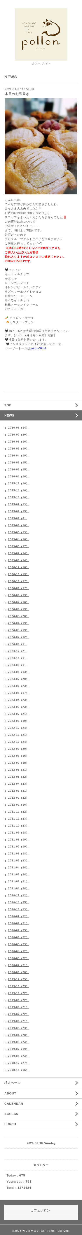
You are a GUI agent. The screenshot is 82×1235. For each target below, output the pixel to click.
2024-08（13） (18, 595)
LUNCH (10, 1124)
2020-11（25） (18, 902)
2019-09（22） (18, 1000)
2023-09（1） (17, 665)
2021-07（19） (18, 846)
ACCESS (11, 1114)
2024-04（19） (18, 623)
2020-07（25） (18, 930)
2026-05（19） (18, 448)
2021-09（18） (18, 832)
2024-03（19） (18, 630)
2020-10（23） (18, 909)
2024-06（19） (18, 609)
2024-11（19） (18, 574)
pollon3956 (38, 348)
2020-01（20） (18, 972)
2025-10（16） (18, 497)
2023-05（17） (18, 693)
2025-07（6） (17, 518)
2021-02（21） (18, 881)
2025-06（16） (18, 525)
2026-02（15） (18, 469)
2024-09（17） (18, 588)
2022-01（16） (18, 804)
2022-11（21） (18, 734)
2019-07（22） (18, 1014)
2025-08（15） (18, 511)
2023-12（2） (17, 651)
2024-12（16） (18, 567)
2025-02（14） (18, 553)
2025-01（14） (18, 560)
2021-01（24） (18, 888)
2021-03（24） (18, 874)
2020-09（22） (18, 916)
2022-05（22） (18, 776)
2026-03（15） (18, 462)
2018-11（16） (18, 1070)
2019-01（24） (18, 1056)
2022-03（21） (18, 790)
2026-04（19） (18, 455)
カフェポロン (30, 1230)
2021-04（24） (18, 867)
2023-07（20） (18, 679)
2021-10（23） (18, 825)
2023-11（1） (17, 658)
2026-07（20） (18, 434)
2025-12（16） (18, 483)
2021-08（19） (18, 839)
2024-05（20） (18, 616)
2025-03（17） (18, 546)
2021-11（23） (18, 818)
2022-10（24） (18, 741)
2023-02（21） (18, 713)
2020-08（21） (18, 923)
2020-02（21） (18, 965)
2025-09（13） (18, 504)
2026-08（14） (18, 427)
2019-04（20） (18, 1035)
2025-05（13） (18, 532)
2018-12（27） (18, 1063)
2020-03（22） (18, 958)
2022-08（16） (18, 755)
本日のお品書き (17, 94)
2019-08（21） (18, 1007)
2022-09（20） (18, 748)
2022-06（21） (18, 769)
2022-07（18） (18, 762)
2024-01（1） (17, 644)
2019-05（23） (18, 1028)
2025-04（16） (18, 539)
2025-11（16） (18, 490)
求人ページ (12, 1082)
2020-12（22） (18, 895)
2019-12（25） (18, 979)
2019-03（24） (18, 1042)
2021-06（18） (18, 853)
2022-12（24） (18, 727)
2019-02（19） (18, 1049)
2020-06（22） (18, 937)
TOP (7, 405)
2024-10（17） (18, 581)
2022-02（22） (18, 797)
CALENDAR (13, 1103)
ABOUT (10, 1093)
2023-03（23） (18, 706)
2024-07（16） (18, 602)
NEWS (9, 415)
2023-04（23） (18, 700)
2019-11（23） (18, 986)
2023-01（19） (18, 720)
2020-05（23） (18, 944)
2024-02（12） (18, 637)
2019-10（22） (18, 993)
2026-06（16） (18, 441)
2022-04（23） (18, 783)
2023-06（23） (18, 686)
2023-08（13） (18, 672)
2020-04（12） (18, 951)
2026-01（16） (18, 476)
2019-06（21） (18, 1021)
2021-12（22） (18, 811)
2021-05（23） (18, 860)
